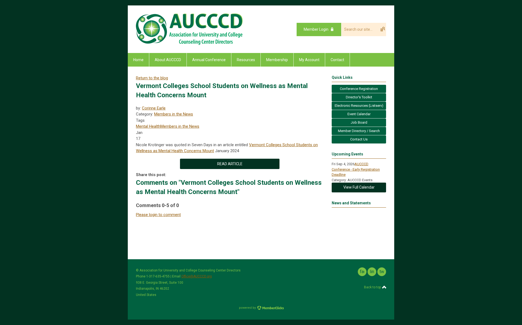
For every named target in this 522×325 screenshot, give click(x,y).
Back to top (373, 287)
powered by (248, 308)
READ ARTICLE (230, 164)
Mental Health (148, 126)
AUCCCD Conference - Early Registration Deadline (356, 169)
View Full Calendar (359, 187)
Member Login (316, 29)
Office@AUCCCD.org (196, 276)
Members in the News (173, 114)
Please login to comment (158, 214)
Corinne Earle (154, 108)
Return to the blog (152, 78)
